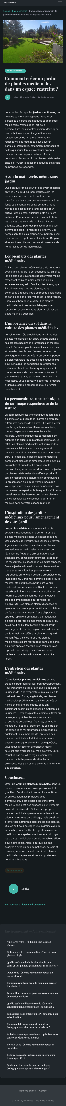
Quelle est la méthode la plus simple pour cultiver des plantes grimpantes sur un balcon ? (32, 964)
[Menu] (60, 2)
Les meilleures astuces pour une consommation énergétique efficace (32, 995)
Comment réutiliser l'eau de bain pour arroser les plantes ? (32, 984)
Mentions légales (27, 1090)
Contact (43, 1090)
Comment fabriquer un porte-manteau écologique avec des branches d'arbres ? (28, 1025)
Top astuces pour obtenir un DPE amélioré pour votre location (32, 1015)
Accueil (6, 11)
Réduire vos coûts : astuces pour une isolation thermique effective (31, 1056)
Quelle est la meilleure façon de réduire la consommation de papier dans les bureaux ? (30, 1005)
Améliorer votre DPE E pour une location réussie (29, 943)
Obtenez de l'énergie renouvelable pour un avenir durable (30, 974)
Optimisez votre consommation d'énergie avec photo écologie (31, 953)
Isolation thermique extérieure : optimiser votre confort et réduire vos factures (32, 1036)
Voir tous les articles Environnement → (26, 904)
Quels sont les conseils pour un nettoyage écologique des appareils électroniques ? (29, 1067)
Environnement (19, 11)
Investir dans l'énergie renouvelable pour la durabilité (30, 1046)
